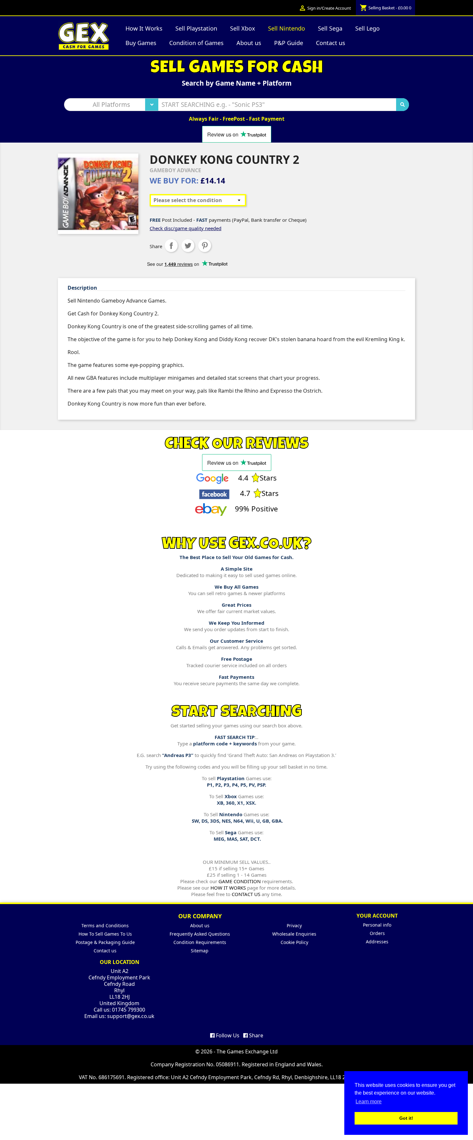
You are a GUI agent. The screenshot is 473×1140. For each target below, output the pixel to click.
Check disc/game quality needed (185, 228)
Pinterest (204, 245)
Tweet (187, 245)
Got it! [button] (406, 1118)
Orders (377, 933)
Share (171, 245)
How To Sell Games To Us (105, 934)
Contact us (105, 951)
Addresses (377, 942)
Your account (377, 915)
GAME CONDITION (239, 881)
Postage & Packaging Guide (105, 942)
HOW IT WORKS (228, 887)
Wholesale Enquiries (294, 934)
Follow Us (227, 1035)
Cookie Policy (294, 942)
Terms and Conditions (105, 925)
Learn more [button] (369, 1101)
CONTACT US (246, 894)
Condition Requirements (199, 942)
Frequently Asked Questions (200, 934)
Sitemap (200, 951)
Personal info (377, 925)
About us (199, 925)
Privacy (294, 925)
